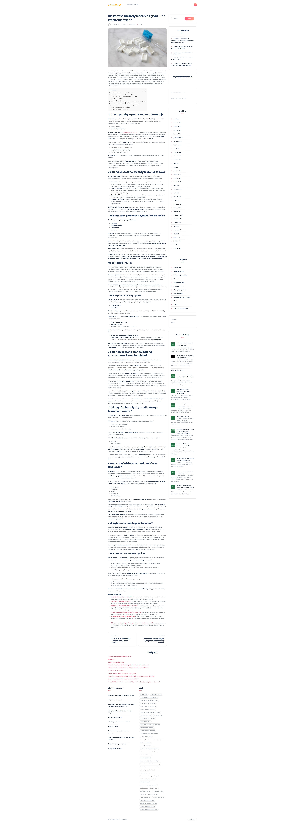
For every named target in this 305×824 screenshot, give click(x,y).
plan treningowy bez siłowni (146, 758)
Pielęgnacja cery (178, 286)
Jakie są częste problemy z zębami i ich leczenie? (125, 96)
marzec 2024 (177, 145)
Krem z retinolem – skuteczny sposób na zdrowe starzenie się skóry (185, 377)
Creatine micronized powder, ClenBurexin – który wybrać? (123, 679)
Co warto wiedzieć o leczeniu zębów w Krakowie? (123, 106)
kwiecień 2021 (177, 171)
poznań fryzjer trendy (145, 782)
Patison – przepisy (113, 726)
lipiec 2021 (176, 163)
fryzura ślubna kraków (145, 721)
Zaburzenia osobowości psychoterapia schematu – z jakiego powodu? (132, 623)
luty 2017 (176, 244)
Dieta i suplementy (179, 271)
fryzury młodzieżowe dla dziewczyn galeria (150, 724)
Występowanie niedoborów (115, 748)
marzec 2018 (177, 196)
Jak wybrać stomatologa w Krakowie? (121, 107)
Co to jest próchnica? (118, 98)
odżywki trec (154, 751)
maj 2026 (176, 119)
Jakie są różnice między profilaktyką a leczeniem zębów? (125, 104)
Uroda (175, 301)
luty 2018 (176, 200)
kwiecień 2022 (177, 159)
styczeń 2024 (177, 152)
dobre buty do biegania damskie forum (149, 700)
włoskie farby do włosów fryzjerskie (148, 803)
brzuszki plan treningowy (156, 694)
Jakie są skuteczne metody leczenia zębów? (122, 94)
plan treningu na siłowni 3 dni (147, 770)
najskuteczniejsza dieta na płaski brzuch (149, 748)
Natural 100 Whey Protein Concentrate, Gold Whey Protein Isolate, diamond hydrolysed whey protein (134, 682)
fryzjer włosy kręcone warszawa (147, 718)
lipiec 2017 (176, 226)
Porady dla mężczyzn (180, 290)
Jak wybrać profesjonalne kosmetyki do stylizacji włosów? (120, 641)
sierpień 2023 (177, 156)
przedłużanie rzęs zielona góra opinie (148, 788)
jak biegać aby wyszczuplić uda (147, 730)
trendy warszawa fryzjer (158, 797)
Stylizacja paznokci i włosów (182, 297)
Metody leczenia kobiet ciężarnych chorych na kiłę (126, 612)
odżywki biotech (144, 751)
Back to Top (192, 819)
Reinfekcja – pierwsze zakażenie (121, 601)
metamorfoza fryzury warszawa (147, 745)
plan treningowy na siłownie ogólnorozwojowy (151, 764)
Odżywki (176, 278)
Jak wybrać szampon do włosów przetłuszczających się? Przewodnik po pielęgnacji (185, 431)
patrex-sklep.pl (115, 24)
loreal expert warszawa (145, 742)
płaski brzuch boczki (145, 791)
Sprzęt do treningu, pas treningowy (117, 744)
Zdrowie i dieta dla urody (181, 308)
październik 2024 (178, 137)
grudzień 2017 (177, 207)
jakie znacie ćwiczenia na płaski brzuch (149, 733)
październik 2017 (178, 215)
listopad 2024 (177, 134)
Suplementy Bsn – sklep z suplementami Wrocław (121, 695)
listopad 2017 (177, 211)
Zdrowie (124, 24)
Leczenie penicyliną (182, 404)
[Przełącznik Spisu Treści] (143, 90)
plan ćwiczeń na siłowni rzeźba (147, 779)
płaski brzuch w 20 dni (158, 791)
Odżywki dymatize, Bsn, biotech (116, 662)
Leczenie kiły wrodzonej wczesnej (121, 597)
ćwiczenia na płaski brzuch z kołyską (148, 809)
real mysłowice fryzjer (145, 797)
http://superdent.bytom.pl (177, 370)
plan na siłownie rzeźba (145, 754)
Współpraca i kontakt (132, 4)
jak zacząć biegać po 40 (145, 736)
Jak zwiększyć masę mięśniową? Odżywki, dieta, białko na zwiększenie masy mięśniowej (185, 357)
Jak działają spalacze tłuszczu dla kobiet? (119, 722)
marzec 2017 (177, 241)
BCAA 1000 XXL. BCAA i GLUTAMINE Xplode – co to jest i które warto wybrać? (128, 665)
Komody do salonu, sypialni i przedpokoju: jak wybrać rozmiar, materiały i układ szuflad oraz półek (182, 40)
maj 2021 (176, 167)
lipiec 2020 (176, 185)
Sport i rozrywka (178, 293)
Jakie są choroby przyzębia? (119, 100)
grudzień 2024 (177, 130)
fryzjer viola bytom (158, 715)
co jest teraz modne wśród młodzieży (149, 697)
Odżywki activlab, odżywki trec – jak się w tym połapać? (122, 673)
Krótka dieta (111, 659)
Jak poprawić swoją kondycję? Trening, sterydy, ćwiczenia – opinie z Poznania (128, 668)
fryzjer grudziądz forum (145, 715)
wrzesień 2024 (177, 141)
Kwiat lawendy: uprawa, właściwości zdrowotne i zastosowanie (183, 391)
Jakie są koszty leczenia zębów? (120, 109)
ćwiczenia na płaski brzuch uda (147, 806)
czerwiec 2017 (177, 230)
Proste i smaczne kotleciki (115, 717)
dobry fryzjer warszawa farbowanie (148, 706)
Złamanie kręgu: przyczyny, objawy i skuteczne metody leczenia (153, 641)
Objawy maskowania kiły (183, 416)
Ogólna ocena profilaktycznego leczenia (123, 616)
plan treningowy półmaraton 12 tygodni (149, 767)
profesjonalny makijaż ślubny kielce (148, 785)
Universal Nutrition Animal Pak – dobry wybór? (120, 656)
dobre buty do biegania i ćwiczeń (147, 703)
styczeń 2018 (177, 204)
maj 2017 (176, 233)
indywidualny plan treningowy (147, 727)
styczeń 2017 (177, 248)
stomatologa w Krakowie (130, 132)
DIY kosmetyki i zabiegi (180, 275)
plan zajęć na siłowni (145, 773)
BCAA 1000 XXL (143, 694)
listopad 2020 (177, 182)
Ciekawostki (177, 267)
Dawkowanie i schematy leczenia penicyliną (124, 605)
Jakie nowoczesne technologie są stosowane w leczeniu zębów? (127, 102)
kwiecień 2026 (177, 123)
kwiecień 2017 (177, 237)
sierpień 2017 (177, 222)
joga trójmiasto (160, 739)
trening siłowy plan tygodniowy (147, 800)
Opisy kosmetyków (179, 282)
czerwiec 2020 (177, 189)
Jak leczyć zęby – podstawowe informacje (121, 93)
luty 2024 (176, 148)
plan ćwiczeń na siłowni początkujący (149, 776)
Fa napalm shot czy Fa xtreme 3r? (117, 670)
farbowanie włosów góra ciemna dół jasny (150, 712)
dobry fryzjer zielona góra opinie (147, 709)
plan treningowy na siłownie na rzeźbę (149, 761)
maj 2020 (176, 193)
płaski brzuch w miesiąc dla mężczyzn (149, 794)
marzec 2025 (177, 126)
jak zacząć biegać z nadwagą (147, 739)
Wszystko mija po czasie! (115, 700)
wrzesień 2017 (177, 219)
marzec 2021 (177, 174)
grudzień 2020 (177, 178)
